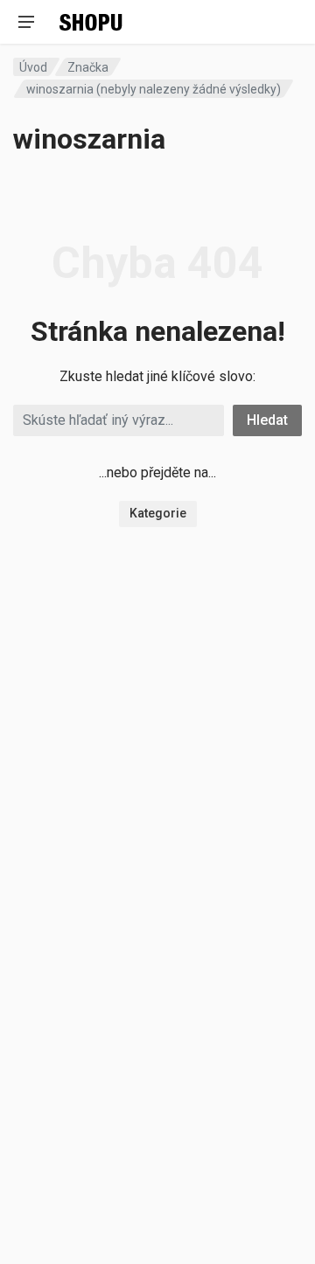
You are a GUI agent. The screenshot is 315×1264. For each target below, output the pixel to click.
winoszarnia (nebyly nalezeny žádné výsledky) (153, 89)
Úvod (33, 67)
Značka (87, 67)
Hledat (267, 420)
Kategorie (158, 513)
